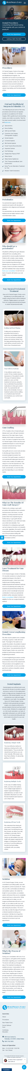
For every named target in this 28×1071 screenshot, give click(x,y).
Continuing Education (5, 1031)
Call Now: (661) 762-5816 (14, 39)
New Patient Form (7, 1022)
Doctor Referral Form (6, 1026)
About (4, 1017)
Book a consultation (8, 597)
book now (7, 122)
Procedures (5, 1019)
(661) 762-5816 (9, 1041)
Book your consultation (8, 271)
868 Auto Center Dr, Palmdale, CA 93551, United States (14, 1038)
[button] (2, 538)
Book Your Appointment (14, 34)
